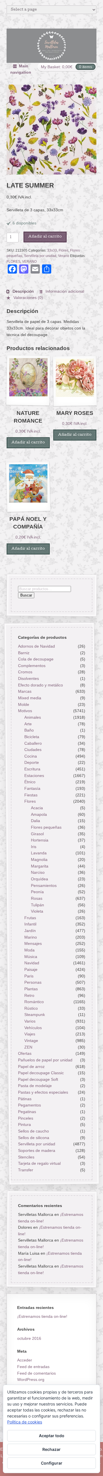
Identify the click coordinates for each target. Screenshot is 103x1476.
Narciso (38, 872)
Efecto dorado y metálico (40, 685)
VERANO (29, 262)
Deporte (31, 762)
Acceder (24, 1360)
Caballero (33, 743)
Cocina (30, 756)
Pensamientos (44, 885)
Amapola (39, 814)
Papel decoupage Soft (38, 1079)
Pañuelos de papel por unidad (45, 1060)
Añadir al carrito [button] (28, 443)
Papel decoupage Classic (41, 1073)
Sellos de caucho (33, 1131)
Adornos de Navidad (36, 646)
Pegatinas (27, 1111)
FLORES (13, 262)
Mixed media (29, 698)
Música (30, 956)
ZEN (28, 1047)
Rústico (31, 1008)
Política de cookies (24, 1421)
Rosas (36, 898)
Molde (23, 704)
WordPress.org (30, 1379)
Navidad (31, 963)
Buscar (26, 595)
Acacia (37, 808)
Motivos (25, 710)
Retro (29, 995)
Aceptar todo (51, 1435)
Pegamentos (29, 1105)
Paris (28, 975)
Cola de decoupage (35, 659)
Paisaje (30, 969)
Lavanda (39, 853)
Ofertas (24, 1053)
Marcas (24, 691)
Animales (32, 717)
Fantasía (32, 788)
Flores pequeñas (46, 827)
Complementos (31, 665)
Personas (32, 982)
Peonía (37, 891)
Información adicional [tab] (64, 291)
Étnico (29, 782)
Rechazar (51, 1449)
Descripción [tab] (22, 291)
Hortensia (39, 840)
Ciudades (32, 749)
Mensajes (33, 943)
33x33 (52, 250)
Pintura (24, 1124)
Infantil (30, 924)
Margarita (39, 866)
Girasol (37, 833)
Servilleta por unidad (40, 256)
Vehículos (33, 1027)
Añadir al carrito (45, 237)
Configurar (51, 1463)
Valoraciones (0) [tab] (27, 297)
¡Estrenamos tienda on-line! (42, 1316)
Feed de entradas (33, 1366)
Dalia (35, 820)
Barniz (23, 652)
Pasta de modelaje (35, 1085)
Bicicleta (31, 736)
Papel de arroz (31, 1066)
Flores (63, 250)
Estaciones (34, 775)
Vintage (31, 1040)
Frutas (30, 917)
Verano (63, 256)
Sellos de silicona (33, 1137)
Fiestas (30, 795)
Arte (28, 723)
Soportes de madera (36, 1150)
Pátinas (24, 1099)
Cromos (25, 672)
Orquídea (39, 879)
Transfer (25, 1170)
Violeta (37, 911)
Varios (29, 1021)
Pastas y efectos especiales (43, 1092)
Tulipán (37, 904)
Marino (30, 937)
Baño (29, 730)
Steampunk (34, 1014)
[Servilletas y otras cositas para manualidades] (52, 46)
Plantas (31, 989)
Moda (29, 950)
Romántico (34, 1001)
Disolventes (28, 678)
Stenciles (26, 1156)
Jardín (30, 930)
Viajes (29, 1034)
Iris (33, 846)
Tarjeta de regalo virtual (39, 1163)
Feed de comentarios (36, 1373)
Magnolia (39, 859)
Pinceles (25, 1118)
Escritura (32, 769)
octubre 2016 (29, 1338)
